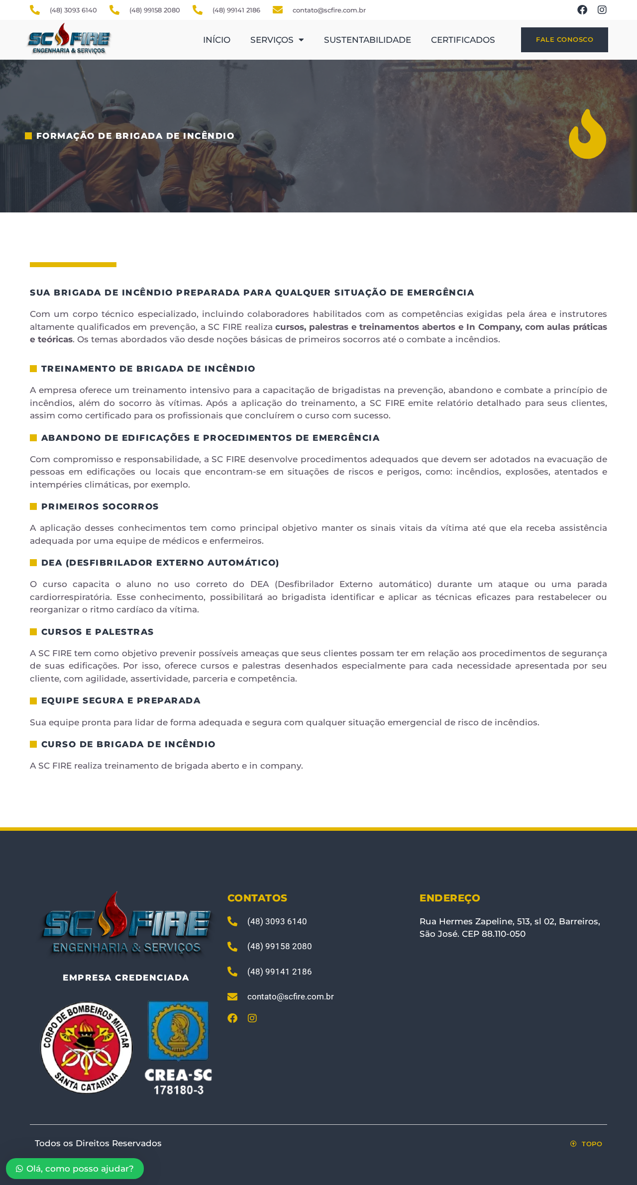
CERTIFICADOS (463, 40)
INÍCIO (216, 40)
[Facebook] (582, 10)
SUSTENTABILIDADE (367, 40)
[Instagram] (602, 10)
